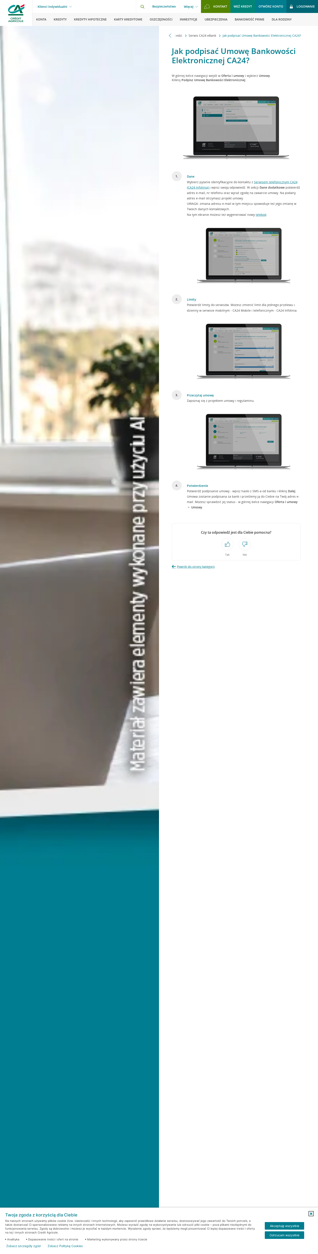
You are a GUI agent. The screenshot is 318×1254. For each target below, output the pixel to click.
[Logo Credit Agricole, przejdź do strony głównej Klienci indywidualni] (16, 13)
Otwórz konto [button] (271, 6)
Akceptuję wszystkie (284, 1226)
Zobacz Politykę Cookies (65, 1246)
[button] (311, 1213)
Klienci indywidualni (52, 6)
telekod (261, 215)
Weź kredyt (243, 6)
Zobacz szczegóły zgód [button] (23, 1246)
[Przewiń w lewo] (170, 35)
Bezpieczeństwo (164, 6)
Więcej (188, 6)
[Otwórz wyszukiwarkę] (142, 6)
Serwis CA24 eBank (203, 35)
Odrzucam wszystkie (284, 1235)
